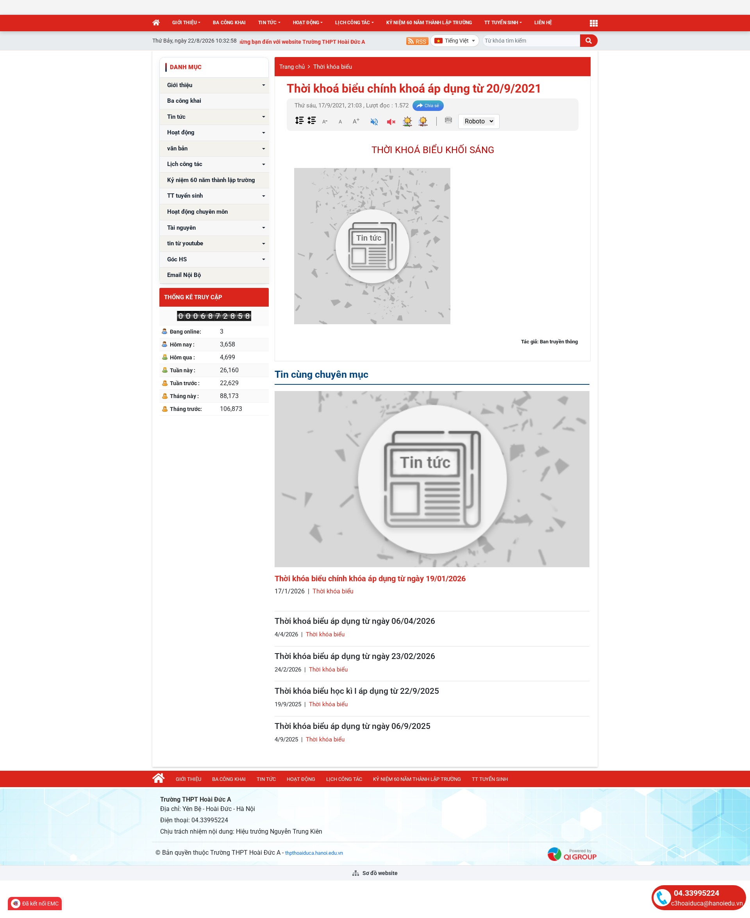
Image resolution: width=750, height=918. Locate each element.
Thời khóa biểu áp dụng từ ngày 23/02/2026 (355, 656)
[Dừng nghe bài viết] (391, 123)
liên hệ (543, 22)
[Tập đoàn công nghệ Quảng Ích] (572, 853)
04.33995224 (696, 893)
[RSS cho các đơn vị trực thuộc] (417, 40)
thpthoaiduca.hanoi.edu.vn (314, 853)
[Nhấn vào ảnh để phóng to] (372, 246)
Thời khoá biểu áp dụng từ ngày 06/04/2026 (355, 621)
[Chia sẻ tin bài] (428, 105)
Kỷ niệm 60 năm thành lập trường (429, 22)
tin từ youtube (185, 243)
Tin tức (267, 22)
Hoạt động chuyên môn (197, 212)
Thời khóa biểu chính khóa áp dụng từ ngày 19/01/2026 (370, 578)
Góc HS (177, 259)
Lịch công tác (352, 22)
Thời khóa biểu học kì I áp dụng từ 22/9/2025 (357, 691)
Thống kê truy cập (193, 297)
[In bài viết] (448, 120)
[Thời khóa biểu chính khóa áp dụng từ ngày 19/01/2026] (432, 479)
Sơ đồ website (379, 873)
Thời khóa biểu (332, 66)
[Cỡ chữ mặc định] (340, 121)
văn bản (177, 148)
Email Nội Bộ (184, 275)
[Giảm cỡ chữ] (324, 121)
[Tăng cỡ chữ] (356, 121)
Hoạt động (306, 22)
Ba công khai (229, 22)
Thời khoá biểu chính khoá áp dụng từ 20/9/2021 (414, 88)
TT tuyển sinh (501, 22)
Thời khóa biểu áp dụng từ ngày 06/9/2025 (352, 726)
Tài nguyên (181, 228)
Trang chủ (292, 66)
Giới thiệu (184, 22)
